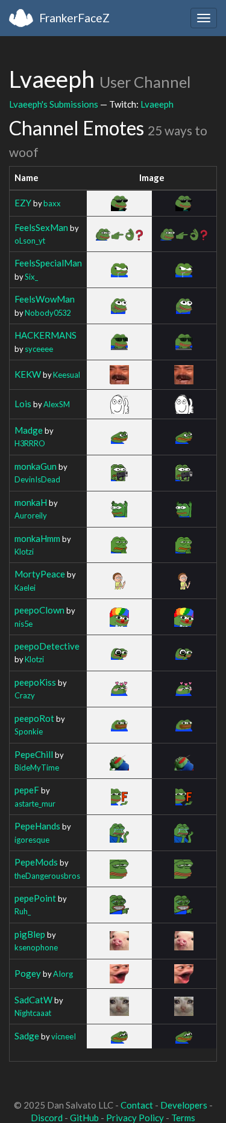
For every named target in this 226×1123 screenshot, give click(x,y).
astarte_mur (34, 803)
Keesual (66, 375)
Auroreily (30, 515)
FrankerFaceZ (74, 18)
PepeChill (33, 754)
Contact (137, 1105)
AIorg (63, 974)
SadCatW (33, 999)
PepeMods (36, 862)
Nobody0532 (48, 313)
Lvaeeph (157, 104)
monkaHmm (37, 538)
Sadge (26, 1035)
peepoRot (34, 718)
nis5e (23, 624)
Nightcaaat (32, 1013)
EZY (22, 202)
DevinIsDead (37, 479)
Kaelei (25, 587)
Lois (22, 403)
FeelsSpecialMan (48, 262)
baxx (52, 203)
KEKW (27, 374)
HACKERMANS (45, 335)
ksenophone (36, 947)
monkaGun (35, 466)
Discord (47, 1117)
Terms (183, 1117)
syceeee (39, 349)
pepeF (26, 789)
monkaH (30, 502)
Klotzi (24, 551)
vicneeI (63, 1036)
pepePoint (35, 898)
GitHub (84, 1117)
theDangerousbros (47, 876)
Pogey (27, 973)
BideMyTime (36, 767)
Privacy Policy (135, 1117)
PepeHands (37, 825)
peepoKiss (35, 682)
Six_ (31, 277)
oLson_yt (29, 240)
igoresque (31, 840)
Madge (28, 430)
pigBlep (29, 934)
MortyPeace (39, 573)
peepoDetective (47, 646)
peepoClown (39, 610)
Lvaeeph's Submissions (53, 104)
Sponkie (28, 731)
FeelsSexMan (41, 227)
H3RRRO (29, 443)
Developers (183, 1105)
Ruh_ (22, 911)
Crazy (24, 695)
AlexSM (56, 404)
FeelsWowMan (44, 299)
